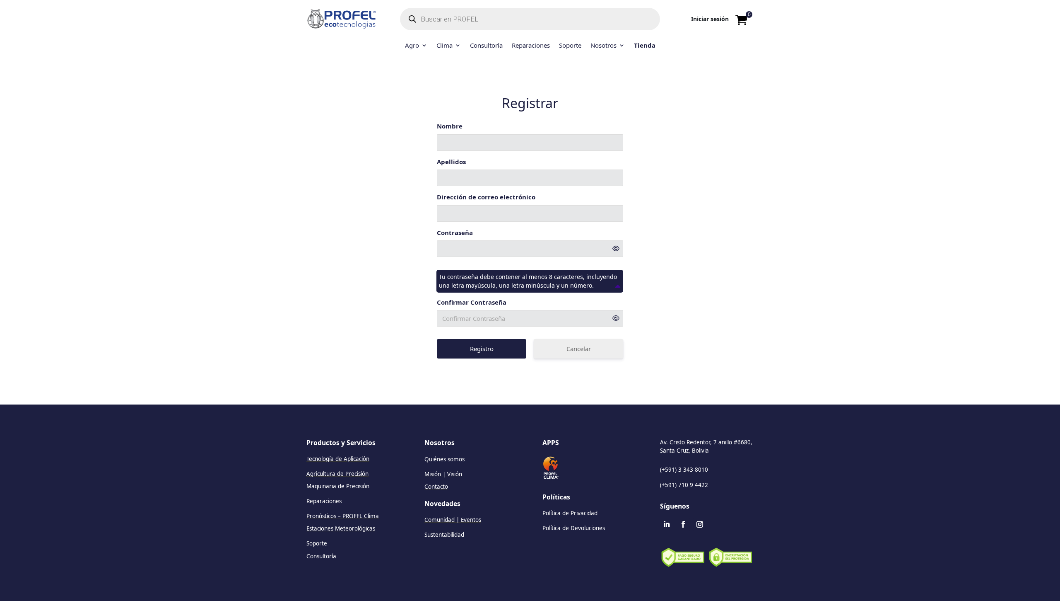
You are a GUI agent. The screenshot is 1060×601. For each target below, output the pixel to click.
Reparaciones (531, 45)
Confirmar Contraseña (471, 302)
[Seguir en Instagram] (699, 524)
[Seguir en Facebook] (683, 524)
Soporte (570, 45)
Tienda (644, 45)
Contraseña (455, 232)
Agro (412, 45)
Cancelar (578, 348)
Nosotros (603, 45)
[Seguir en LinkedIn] (666, 524)
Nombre (450, 126)
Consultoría (486, 45)
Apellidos (451, 162)
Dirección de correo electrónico (486, 197)
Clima (444, 45)
